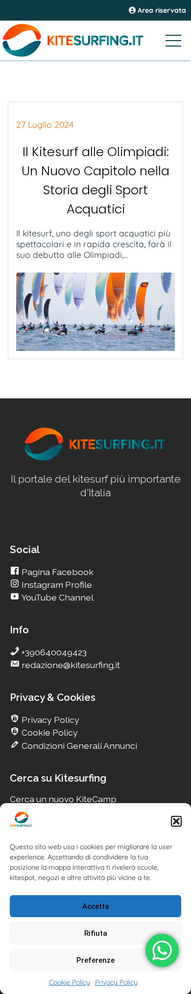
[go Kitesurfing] (95, 459)
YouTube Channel (57, 597)
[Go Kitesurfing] (95, 40)
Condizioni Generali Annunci (78, 745)
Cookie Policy (69, 982)
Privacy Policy (116, 982)
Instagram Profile (56, 584)
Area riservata (161, 10)
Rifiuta (95, 933)
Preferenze (95, 960)
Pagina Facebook (57, 572)
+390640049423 (53, 652)
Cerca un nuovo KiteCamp (63, 799)
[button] (176, 821)
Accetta (95, 906)
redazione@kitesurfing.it (70, 665)
